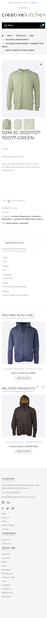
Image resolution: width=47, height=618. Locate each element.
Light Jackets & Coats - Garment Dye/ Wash (23, 442)
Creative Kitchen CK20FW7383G (23, 446)
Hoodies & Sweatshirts (17, 39)
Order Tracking (8, 525)
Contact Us (6, 544)
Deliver (4, 562)
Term (4, 581)
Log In (25, 2)
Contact (5, 529)
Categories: (6, 216)
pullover (15, 223)
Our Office (6, 558)
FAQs (4, 521)
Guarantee (6, 570)
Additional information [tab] (14, 243)
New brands (6, 596)
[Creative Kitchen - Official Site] (23, 16)
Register (34, 2)
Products (21, 36)
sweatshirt (24, 223)
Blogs (4, 514)
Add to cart (23, 378)
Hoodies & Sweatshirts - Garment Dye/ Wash (23, 369)
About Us (5, 517)
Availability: (6, 208)
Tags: (4, 223)
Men (32, 36)
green (9, 223)
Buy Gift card (7, 573)
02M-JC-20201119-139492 (23, 373)
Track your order (8, 577)
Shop (9, 36)
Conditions (6, 585)
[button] (41, 64)
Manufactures (7, 593)
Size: (4, 212)
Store (4, 566)
